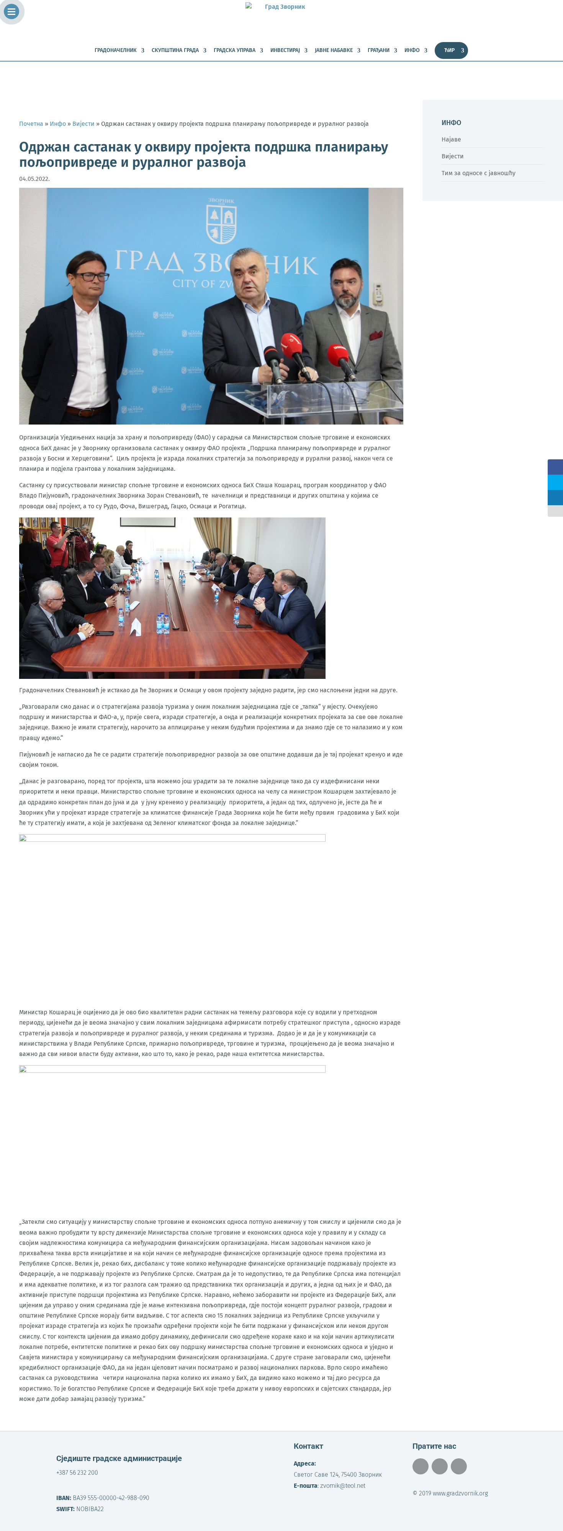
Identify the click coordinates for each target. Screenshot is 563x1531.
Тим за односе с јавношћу (479, 173)
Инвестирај (285, 51)
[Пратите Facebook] (420, 1466)
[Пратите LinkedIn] (459, 1466)
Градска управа (234, 51)
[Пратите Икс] (440, 1466)
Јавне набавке (334, 51)
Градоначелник (116, 51)
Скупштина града (175, 51)
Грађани (379, 51)
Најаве (451, 139)
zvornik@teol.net (342, 1485)
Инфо (412, 51)
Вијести (453, 156)
